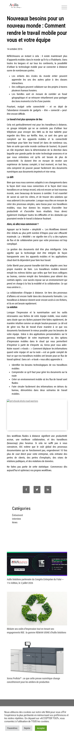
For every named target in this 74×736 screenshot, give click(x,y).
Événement (17, 515)
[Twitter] (37, 489)
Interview (16, 518)
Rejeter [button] (27, 728)
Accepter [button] (41, 728)
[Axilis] (15, 6)
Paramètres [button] (12, 728)
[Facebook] (26, 489)
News (14, 522)
